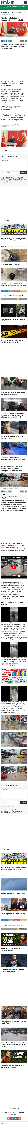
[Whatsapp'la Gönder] (9, 41)
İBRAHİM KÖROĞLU (12, 496)
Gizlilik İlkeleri (21, 1112)
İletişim (14, 1112)
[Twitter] (4, 41)
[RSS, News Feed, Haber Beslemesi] (19, 1118)
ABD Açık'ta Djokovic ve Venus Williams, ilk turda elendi (17, 7)
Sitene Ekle (13, 1114)
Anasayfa (5, 12)
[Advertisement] (14, 65)
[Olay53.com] (7, 2)
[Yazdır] (11, 41)
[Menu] (25, 2)
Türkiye (11, 12)
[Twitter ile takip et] (8, 1118)
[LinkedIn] (6, 41)
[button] (21, 41)
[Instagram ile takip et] (12, 1118)
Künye (9, 1112)
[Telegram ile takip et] (16, 1118)
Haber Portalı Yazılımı (8, 1123)
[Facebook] (2, 41)
